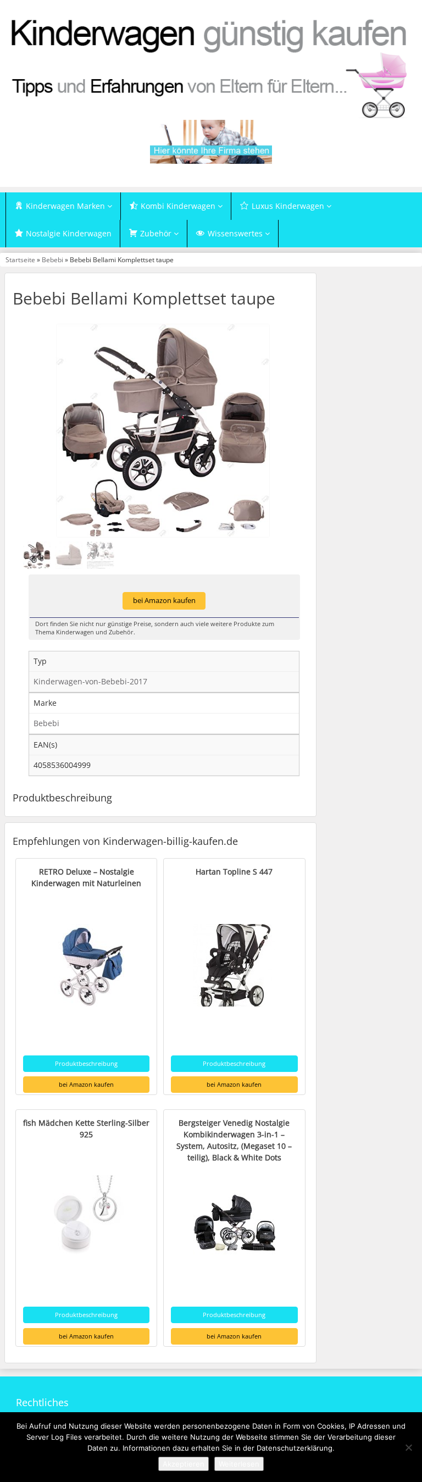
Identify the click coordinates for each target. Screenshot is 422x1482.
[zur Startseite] (211, 67)
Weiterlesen (239, 1463)
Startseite (20, 259)
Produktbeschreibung (86, 1063)
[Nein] (408, 1447)
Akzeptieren (183, 1463)
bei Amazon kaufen (164, 600)
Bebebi (52, 259)
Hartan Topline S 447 (234, 871)
